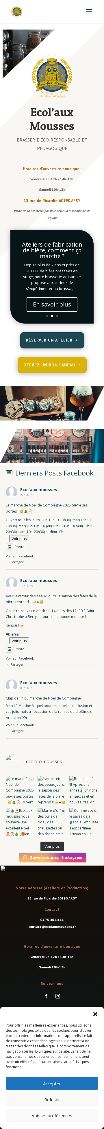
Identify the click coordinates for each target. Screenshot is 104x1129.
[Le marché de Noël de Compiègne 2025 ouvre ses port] (20, 790)
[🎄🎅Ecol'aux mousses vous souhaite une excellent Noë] (20, 822)
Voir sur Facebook (20, 556)
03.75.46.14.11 (52, 919)
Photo (20, 546)
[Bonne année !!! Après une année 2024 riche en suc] (83, 790)
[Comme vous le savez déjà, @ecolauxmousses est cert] (83, 822)
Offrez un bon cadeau (49, 365)
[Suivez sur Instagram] (57, 996)
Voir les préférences (52, 1115)
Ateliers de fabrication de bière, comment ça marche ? (52, 250)
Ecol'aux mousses (38, 489)
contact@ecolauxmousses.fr (52, 926)
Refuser (52, 1099)
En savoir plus (52, 304)
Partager (17, 562)
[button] (95, 1014)
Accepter (52, 1083)
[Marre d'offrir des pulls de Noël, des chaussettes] (52, 822)
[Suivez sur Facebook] (46, 996)
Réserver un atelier (49, 340)
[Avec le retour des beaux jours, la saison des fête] (52, 790)
